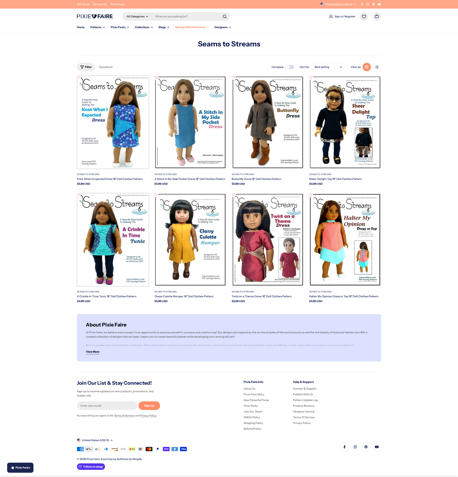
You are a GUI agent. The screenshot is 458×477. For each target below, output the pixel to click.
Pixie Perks (118, 4)
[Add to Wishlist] (78, 77)
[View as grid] (366, 67)
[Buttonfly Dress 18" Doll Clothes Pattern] (268, 122)
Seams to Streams (88, 174)
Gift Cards (83, 4)
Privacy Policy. (148, 415)
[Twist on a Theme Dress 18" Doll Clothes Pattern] (268, 239)
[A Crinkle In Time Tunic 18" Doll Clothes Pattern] (113, 239)
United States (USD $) (338, 4)
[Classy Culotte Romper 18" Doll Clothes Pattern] (190, 239)
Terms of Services (124, 415)
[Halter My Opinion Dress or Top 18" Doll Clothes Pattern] (345, 239)
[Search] (225, 16)
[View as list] (376, 67)
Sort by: (305, 67)
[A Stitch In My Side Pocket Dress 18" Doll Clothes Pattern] (190, 122)
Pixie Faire (93, 459)
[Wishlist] (364, 16)
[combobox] (176, 16)
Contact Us (100, 4)
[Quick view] (144, 83)
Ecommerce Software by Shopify (121, 459)
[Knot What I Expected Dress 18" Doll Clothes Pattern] (113, 122)
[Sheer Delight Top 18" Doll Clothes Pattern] (345, 122)
